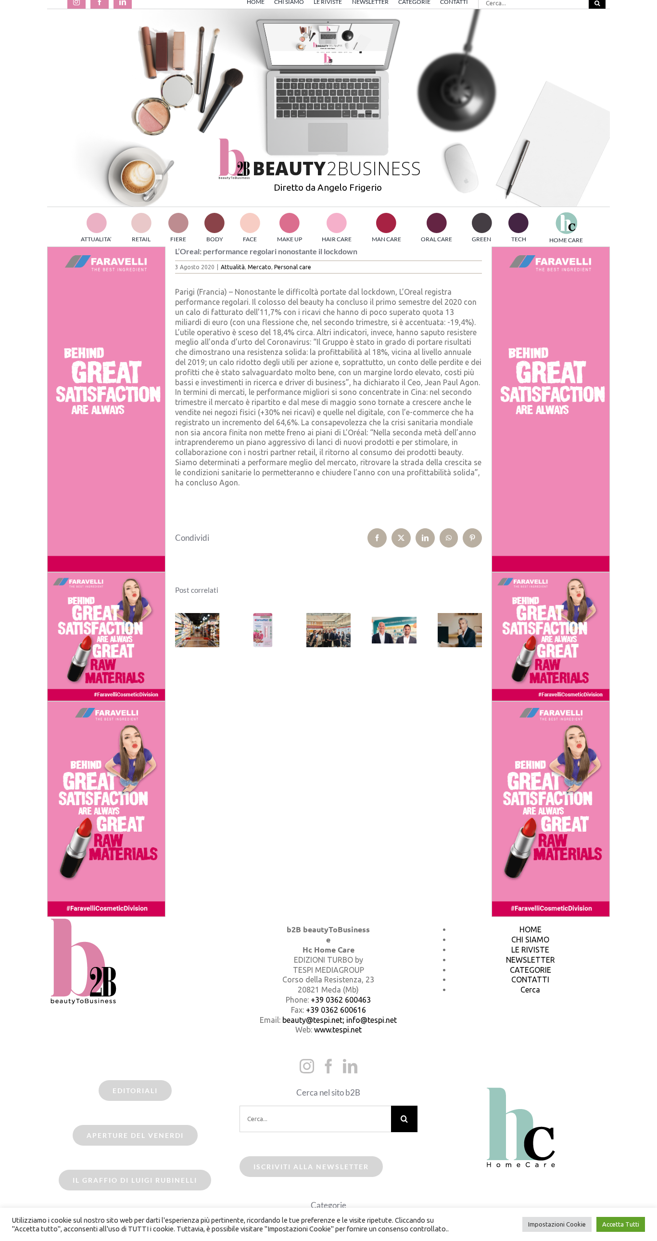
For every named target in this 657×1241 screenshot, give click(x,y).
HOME (530, 929)
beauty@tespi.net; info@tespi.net (339, 1020)
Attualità (233, 267)
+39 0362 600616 (336, 1010)
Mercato (259, 267)
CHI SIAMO (530, 939)
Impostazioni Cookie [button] (557, 1224)
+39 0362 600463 (341, 999)
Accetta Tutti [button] (620, 1224)
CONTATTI (530, 979)
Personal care (292, 267)
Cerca (530, 989)
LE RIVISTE (530, 949)
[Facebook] (328, 1066)
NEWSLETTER (530, 959)
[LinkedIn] (350, 1066)
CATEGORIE (530, 970)
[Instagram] (307, 1066)
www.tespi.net (338, 1029)
